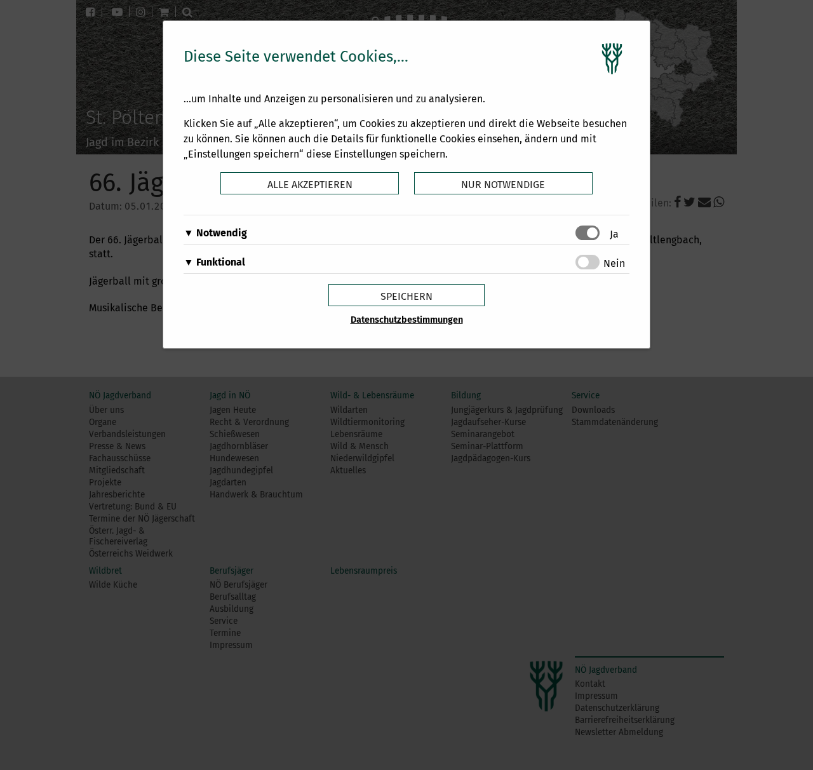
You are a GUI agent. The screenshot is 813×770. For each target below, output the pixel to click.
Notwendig (221, 233)
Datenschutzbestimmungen (407, 319)
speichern (406, 296)
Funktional (220, 262)
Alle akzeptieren (310, 185)
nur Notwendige (503, 185)
